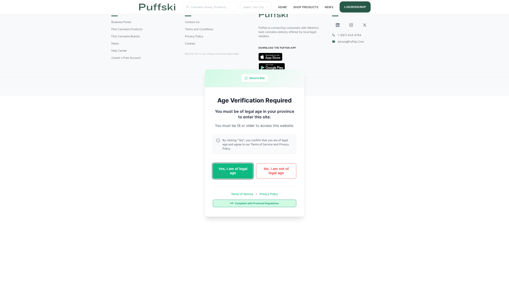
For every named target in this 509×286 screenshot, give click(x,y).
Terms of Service (242, 194)
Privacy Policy (268, 194)
